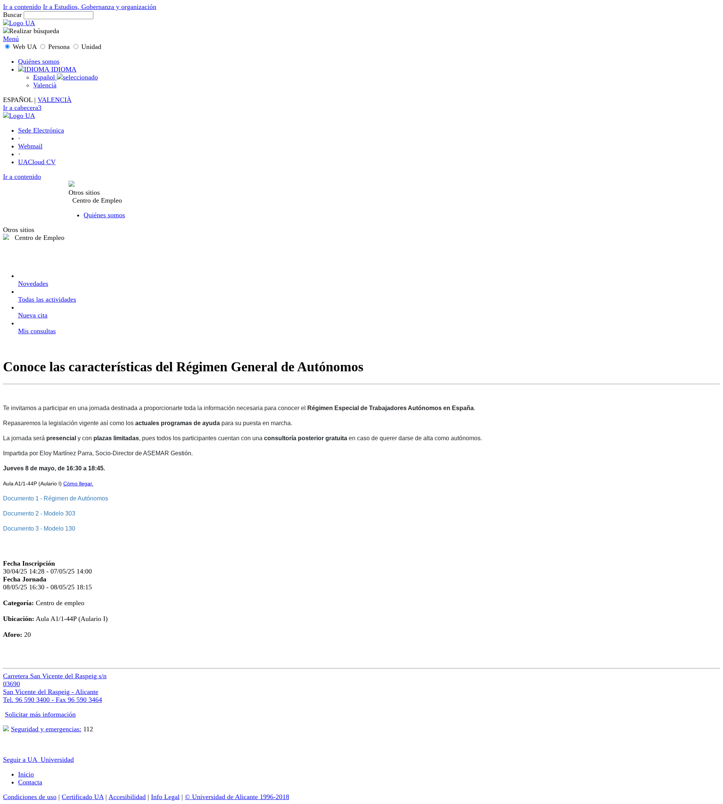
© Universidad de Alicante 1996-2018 (237, 797)
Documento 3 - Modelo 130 (39, 528)
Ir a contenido (22, 7)
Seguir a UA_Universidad (38, 759)
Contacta (30, 782)
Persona (59, 46)
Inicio (26, 774)
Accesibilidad (127, 797)
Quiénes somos (38, 61)
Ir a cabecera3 (22, 107)
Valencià (44, 85)
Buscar (12, 14)
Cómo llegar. (78, 484)
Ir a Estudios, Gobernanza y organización (99, 7)
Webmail (30, 146)
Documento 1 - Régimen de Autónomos (55, 498)
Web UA (24, 46)
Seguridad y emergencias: (46, 729)
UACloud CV (37, 162)
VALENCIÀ (55, 100)
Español (45, 77)
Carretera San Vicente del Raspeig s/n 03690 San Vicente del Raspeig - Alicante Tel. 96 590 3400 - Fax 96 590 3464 (55, 687)
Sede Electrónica (41, 130)
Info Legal (165, 797)
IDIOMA (62, 69)
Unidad (90, 46)
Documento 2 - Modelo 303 (39, 513)
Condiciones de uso (29, 797)
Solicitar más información (40, 714)
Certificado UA (83, 797)
